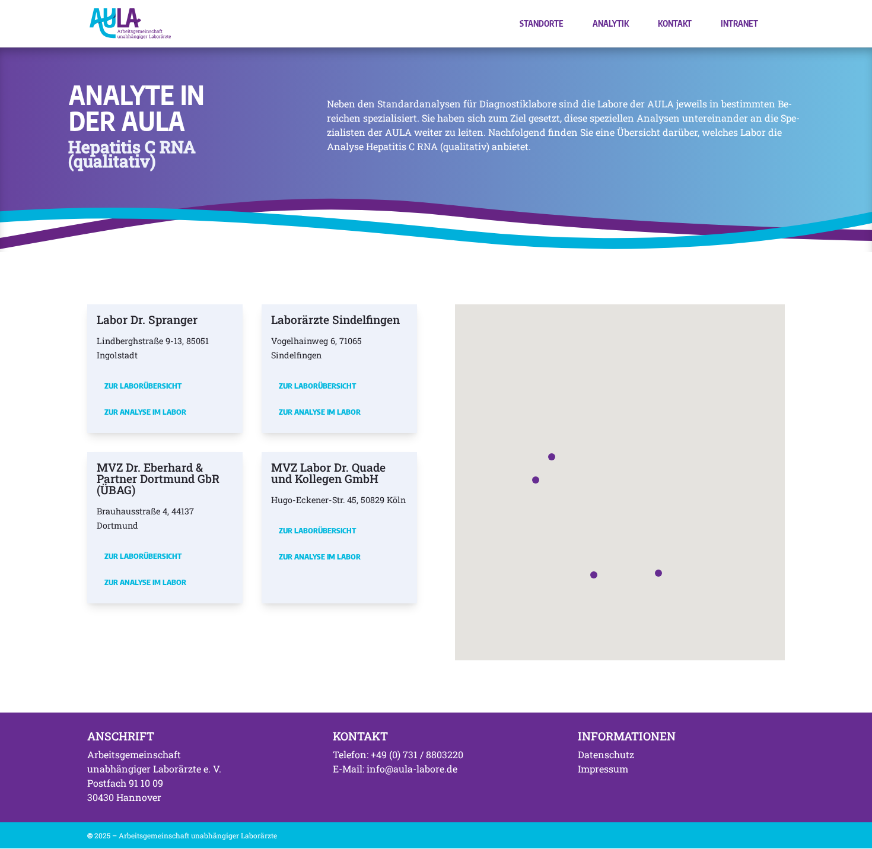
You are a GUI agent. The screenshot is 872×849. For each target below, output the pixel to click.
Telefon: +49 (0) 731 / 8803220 (398, 754)
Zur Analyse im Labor (145, 411)
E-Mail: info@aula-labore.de (395, 768)
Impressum (603, 768)
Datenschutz (606, 754)
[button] (551, 456)
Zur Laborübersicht (143, 385)
